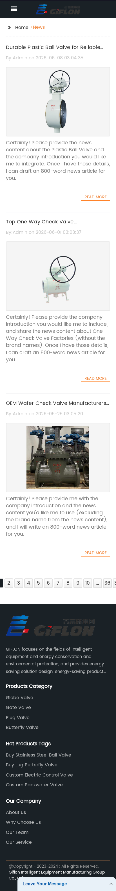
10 (87, 583)
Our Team (17, 832)
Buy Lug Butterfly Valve (31, 765)
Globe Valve (19, 697)
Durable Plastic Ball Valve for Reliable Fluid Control (53, 51)
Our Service (19, 842)
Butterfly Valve (22, 727)
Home (21, 27)
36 (107, 583)
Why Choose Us (23, 822)
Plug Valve (18, 717)
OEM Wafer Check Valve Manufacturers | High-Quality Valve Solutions (57, 407)
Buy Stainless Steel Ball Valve (38, 755)
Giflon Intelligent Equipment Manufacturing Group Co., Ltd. (57, 875)
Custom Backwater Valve (34, 785)
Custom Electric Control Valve (39, 775)
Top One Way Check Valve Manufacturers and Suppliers (43, 226)
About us (16, 812)
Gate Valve (18, 707)
